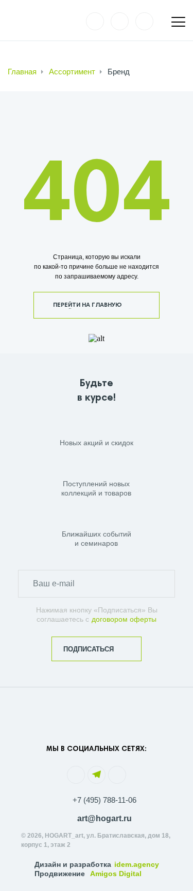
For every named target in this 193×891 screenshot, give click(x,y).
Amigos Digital (116, 873)
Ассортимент (72, 71)
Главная (22, 71)
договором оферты (124, 619)
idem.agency (136, 864)
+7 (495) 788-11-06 (104, 800)
